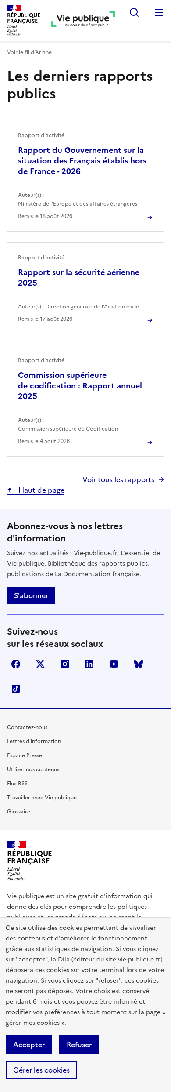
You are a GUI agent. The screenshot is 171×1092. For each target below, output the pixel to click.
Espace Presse (24, 755)
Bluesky (138, 664)
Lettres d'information (34, 741)
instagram (65, 664)
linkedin (89, 664)
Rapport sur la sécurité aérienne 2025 (78, 277)
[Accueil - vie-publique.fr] (83, 20)
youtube (114, 664)
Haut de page (40, 490)
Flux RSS (17, 783)
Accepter (29, 1044)
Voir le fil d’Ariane (29, 52)
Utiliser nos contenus (33, 769)
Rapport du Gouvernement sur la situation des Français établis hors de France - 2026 (82, 160)
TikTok (16, 688)
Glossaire (18, 812)
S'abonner (31, 595)
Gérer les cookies (41, 1070)
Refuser (79, 1044)
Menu (158, 12)
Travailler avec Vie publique (42, 798)
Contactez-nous (27, 727)
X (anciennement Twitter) (40, 664)
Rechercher (134, 12)
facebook (16, 664)
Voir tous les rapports (118, 479)
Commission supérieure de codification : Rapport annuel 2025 (80, 385)
